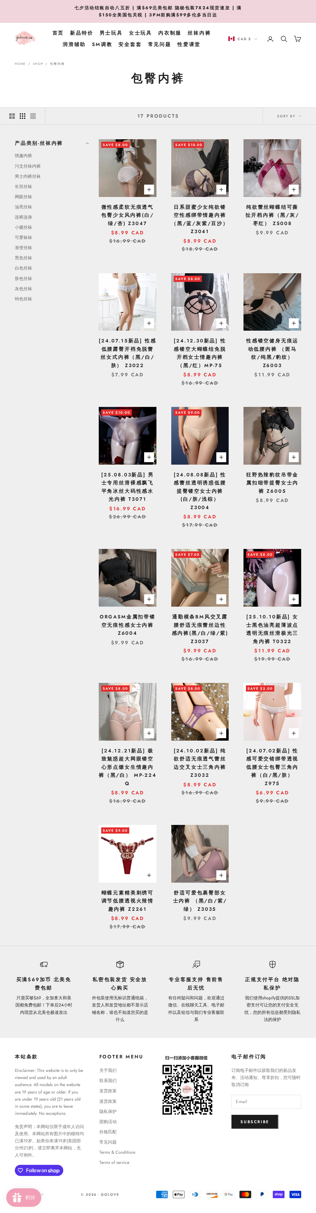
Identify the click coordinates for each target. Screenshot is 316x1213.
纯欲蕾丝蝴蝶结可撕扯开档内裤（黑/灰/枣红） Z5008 (272, 215)
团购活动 (108, 1122)
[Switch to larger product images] (12, 116)
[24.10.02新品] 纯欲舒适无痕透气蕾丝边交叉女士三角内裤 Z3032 (200, 763)
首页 (58, 32)
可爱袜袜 (23, 237)
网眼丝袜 (23, 197)
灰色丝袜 (23, 289)
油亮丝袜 (23, 207)
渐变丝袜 (23, 248)
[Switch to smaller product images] (22, 116)
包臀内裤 (57, 63)
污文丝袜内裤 (28, 166)
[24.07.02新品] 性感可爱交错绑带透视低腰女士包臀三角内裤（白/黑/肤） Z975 (272, 767)
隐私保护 (108, 1111)
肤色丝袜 (23, 278)
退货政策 (108, 1101)
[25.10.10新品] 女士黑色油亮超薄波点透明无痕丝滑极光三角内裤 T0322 (272, 629)
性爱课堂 (189, 44)
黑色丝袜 (23, 258)
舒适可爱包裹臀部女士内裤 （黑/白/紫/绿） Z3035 (200, 901)
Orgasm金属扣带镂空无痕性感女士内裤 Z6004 (128, 625)
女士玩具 (140, 32)
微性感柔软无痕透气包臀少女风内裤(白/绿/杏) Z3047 (127, 215)
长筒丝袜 (23, 186)
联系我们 (108, 1080)
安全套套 (130, 44)
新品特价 (81, 32)
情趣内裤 (23, 156)
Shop (38, 63)
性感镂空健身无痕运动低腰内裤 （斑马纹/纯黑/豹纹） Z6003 (272, 353)
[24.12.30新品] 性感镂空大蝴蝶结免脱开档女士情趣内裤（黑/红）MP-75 (200, 353)
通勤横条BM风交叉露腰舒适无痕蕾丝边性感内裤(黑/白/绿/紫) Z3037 (200, 629)
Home (20, 63)
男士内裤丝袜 (28, 176)
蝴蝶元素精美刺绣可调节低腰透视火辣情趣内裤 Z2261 (128, 901)
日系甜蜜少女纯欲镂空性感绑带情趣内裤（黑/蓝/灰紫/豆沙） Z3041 (200, 219)
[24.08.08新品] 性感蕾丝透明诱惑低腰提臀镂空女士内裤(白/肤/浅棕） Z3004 (200, 491)
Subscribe (254, 1122)
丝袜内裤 (199, 32)
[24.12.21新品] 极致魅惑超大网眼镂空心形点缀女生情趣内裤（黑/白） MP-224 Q (127, 767)
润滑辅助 (74, 44)
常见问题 (159, 44)
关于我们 (108, 1070)
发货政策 (108, 1091)
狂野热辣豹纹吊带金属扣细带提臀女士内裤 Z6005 (272, 483)
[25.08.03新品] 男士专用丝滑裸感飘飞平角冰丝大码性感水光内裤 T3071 (127, 487)
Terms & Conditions (117, 1152)
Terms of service (114, 1162)
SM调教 (102, 44)
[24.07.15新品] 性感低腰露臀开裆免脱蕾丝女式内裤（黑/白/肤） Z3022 (127, 353)
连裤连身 (23, 217)
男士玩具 (111, 32)
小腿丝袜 (23, 227)
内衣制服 (169, 32)
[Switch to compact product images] (33, 116)
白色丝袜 (23, 268)
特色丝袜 (23, 299)
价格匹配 (108, 1132)
